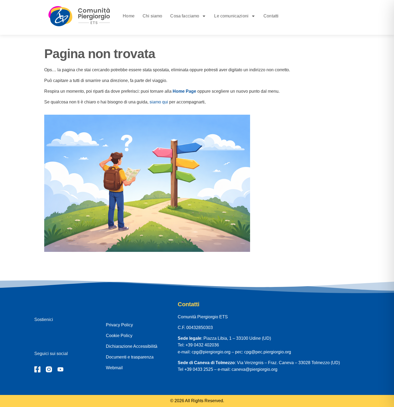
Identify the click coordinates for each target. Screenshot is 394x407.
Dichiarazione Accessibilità (131, 346)
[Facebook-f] (37, 369)
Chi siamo (152, 16)
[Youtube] (60, 369)
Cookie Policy (119, 335)
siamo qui (159, 102)
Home (129, 16)
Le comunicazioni (231, 16)
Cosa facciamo (184, 16)
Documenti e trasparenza (130, 357)
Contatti (270, 16)
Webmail (114, 367)
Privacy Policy (119, 325)
